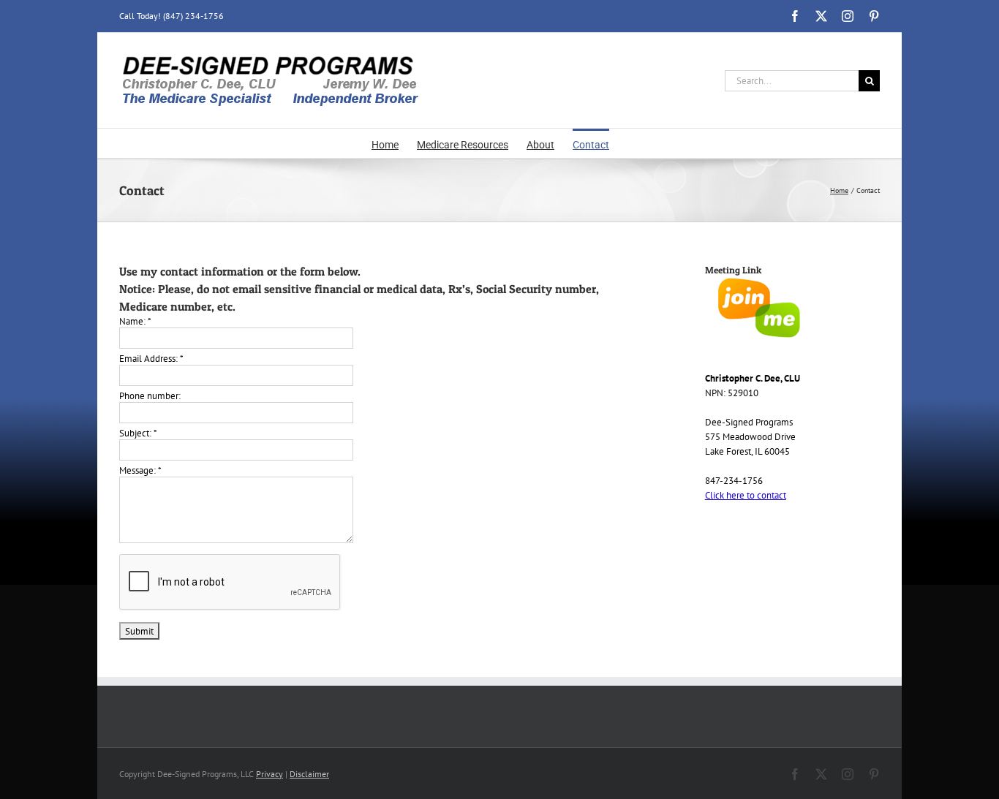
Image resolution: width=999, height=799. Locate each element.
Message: (140, 470)
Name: (135, 321)
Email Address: (151, 358)
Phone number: (150, 396)
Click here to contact (745, 495)
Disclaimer (309, 773)
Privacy (269, 773)
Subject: (138, 433)
